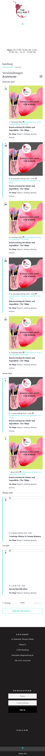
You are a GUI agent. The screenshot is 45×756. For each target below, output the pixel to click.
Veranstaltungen (7, 67)
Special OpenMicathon (18, 589)
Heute (22, 603)
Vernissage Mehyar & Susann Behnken (25, 536)
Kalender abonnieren (21, 611)
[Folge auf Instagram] (16, 741)
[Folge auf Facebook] (26, 741)
